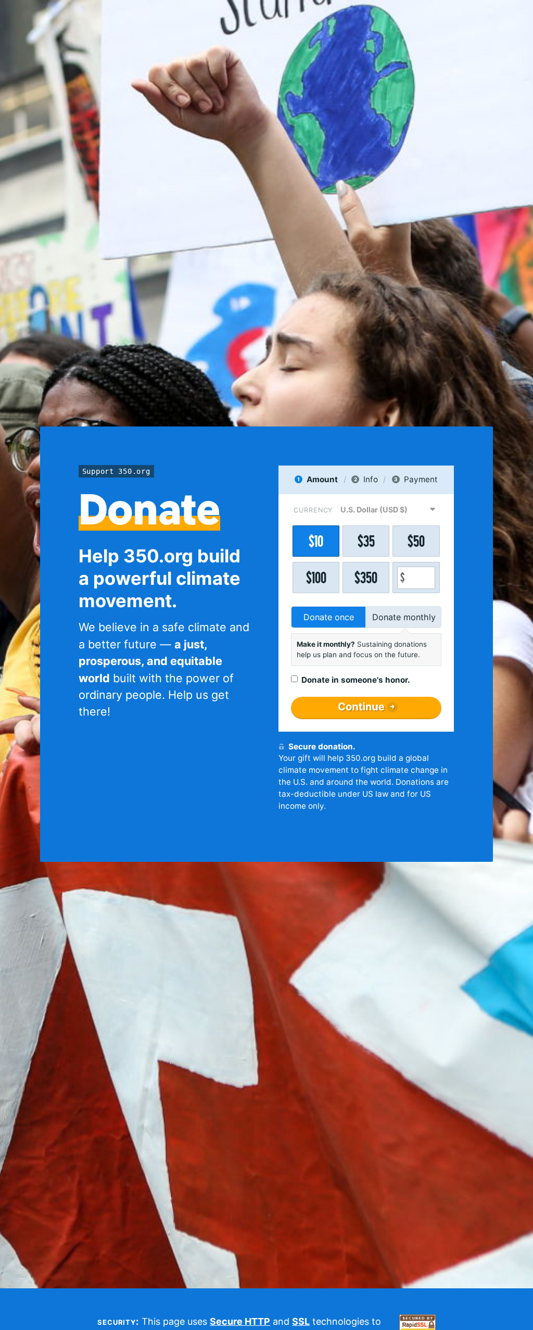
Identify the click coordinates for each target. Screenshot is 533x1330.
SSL (301, 1321)
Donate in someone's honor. (355, 680)
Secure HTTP (240, 1321)
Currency (313, 510)
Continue (361, 706)
